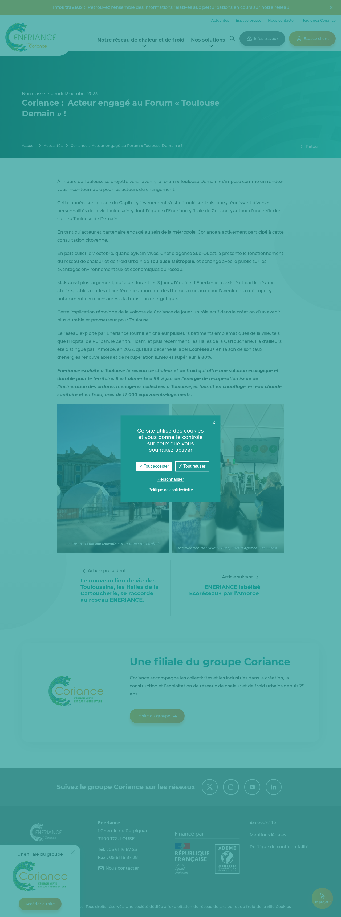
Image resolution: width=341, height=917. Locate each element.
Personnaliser (170, 479)
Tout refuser (193, 466)
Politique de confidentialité (170, 489)
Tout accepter (156, 466)
